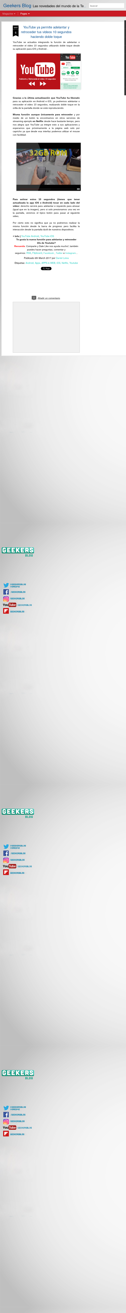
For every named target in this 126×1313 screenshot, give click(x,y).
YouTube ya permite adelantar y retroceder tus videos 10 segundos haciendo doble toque (46, 32)
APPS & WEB (48, 262)
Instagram (70, 253)
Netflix (65, 262)
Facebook (48, 253)
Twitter (59, 253)
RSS (28, 252)
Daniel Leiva (62, 258)
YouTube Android (30, 236)
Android (30, 262)
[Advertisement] (97, 77)
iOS (58, 262)
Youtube (73, 262)
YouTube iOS (47, 236)
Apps (37, 262)
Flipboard (37, 252)
